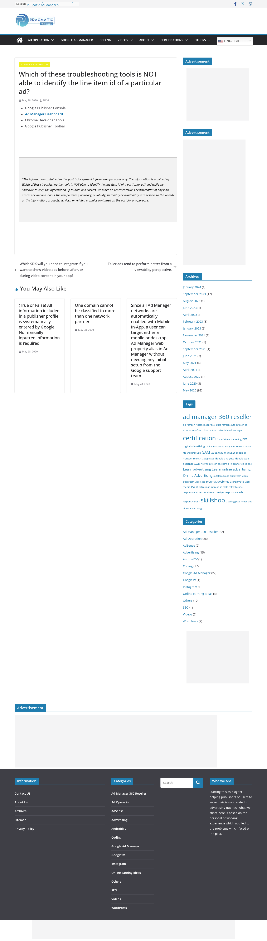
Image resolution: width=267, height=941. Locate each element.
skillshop (213, 500)
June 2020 (190, 383)
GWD (197, 463)
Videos (123, 40)
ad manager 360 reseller (217, 417)
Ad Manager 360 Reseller (34, 64)
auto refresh (223, 424)
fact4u (248, 446)
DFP (244, 439)
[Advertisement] (217, 94)
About (144, 40)
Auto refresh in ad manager (227, 430)
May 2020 (189, 390)
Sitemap (20, 820)
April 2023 (190, 315)
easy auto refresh (234, 446)
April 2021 (190, 370)
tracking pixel (233, 501)
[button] (51, 40)
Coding (105, 40)
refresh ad (204, 487)
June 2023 (190, 308)
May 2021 (189, 363)
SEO (186, 607)
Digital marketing (215, 446)
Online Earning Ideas (197, 594)
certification (199, 438)
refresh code (236, 487)
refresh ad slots (219, 487)
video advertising (192, 508)
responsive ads (233, 492)
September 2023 (194, 294)
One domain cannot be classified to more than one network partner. (95, 313)
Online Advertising (198, 475)
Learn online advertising (231, 469)
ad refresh (189, 424)
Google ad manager (223, 452)
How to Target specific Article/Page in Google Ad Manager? (51, 6)
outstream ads (221, 475)
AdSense (189, 545)
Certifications (171, 40)
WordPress (190, 621)
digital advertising (194, 446)
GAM (206, 452)
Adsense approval (205, 424)
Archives (20, 811)
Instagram (190, 587)
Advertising (191, 552)
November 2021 (194, 335)
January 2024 (192, 287)
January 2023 (192, 328)
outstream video (239, 475)
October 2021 (192, 342)
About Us (21, 802)
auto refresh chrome (200, 430)
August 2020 (191, 377)
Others (200, 40)
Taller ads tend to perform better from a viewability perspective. (140, 267)
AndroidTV (190, 559)
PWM (46, 100)
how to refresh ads (211, 463)
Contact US (22, 793)
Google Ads (208, 458)
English (231, 41)
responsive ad (190, 492)
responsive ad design (211, 492)
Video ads (246, 501)
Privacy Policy (24, 829)
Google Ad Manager (77, 40)
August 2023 (191, 301)
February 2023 (193, 321)
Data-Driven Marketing (229, 439)
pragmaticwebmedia (219, 481)
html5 (225, 463)
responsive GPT (191, 501)
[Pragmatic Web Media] (20, 40)
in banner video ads (241, 463)
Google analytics (224, 458)
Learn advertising (197, 469)
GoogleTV (189, 580)
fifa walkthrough (192, 452)
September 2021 (194, 349)
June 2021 (190, 356)
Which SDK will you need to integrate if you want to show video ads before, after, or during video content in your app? (54, 270)
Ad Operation (38, 40)
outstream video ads (194, 481)
